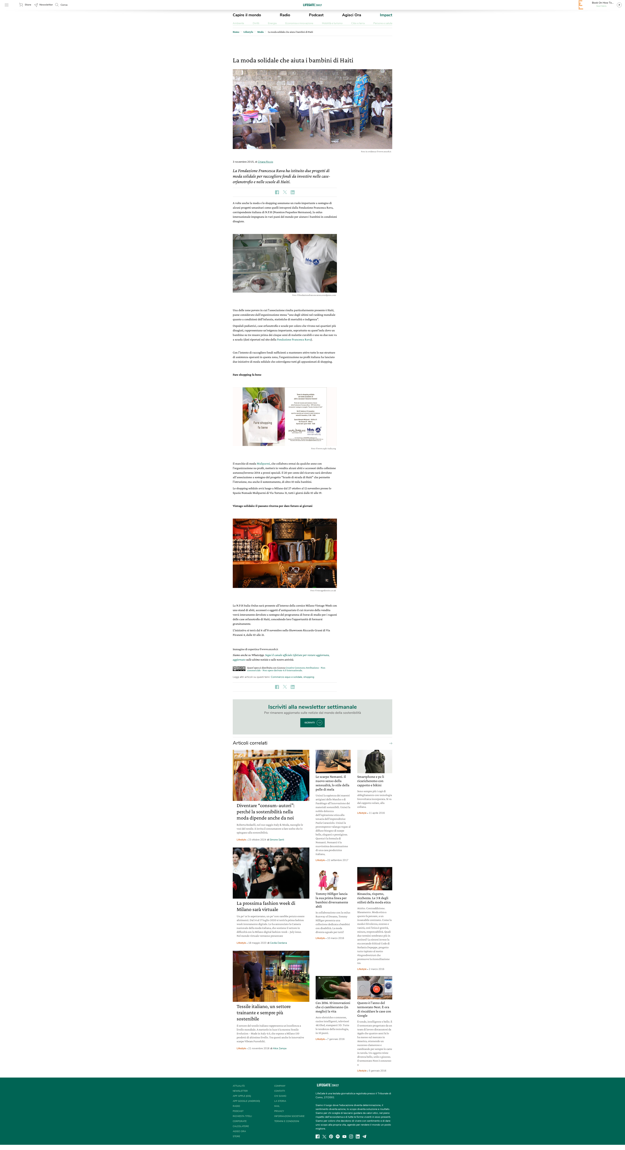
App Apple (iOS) (242, 1096)
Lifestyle (241, 839)
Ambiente (238, 23)
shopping (308, 677)
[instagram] (351, 1136)
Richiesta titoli (242, 1116)
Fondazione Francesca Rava (294, 339)
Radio (285, 15)
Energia (272, 23)
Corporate (240, 1121)
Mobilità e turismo (332, 23)
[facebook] (317, 1136)
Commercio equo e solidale (286, 677)
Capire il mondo (247, 15)
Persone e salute (382, 23)
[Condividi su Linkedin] (293, 192)
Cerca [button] (64, 5)
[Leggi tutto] (390, 743)
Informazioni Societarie (289, 1116)
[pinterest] (331, 1136)
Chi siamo (280, 1096)
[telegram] (364, 1136)
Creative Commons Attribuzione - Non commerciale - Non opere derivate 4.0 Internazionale (286, 669)
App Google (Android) (246, 1101)
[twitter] (324, 1136)
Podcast (316, 15)
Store (28, 5)
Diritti (256, 23)
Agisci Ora (351, 15)
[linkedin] (358, 1136)
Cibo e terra (358, 23)
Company (279, 1085)
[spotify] (338, 1136)
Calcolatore (241, 1126)
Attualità (239, 1085)
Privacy (279, 1111)
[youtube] (344, 1136)
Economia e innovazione (299, 23)
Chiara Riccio (265, 162)
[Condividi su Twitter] (285, 192)
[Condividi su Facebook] (277, 192)
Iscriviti (310, 722)
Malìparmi (263, 463)
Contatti (279, 1091)
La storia (280, 1101)
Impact (386, 15)
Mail (277, 1106)
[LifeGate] (312, 5)
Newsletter (46, 5)
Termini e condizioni (286, 1121)
